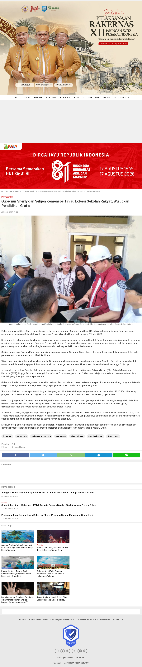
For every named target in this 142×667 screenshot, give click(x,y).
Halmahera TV (121, 98)
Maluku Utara (77, 436)
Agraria (26, 98)
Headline (9, 191)
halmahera (22, 436)
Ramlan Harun (18, 447)
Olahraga (65, 98)
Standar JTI (118, 619)
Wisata (106, 98)
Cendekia (79, 98)
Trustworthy (104, 619)
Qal (13, 444)
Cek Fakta (51, 98)
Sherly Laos (113, 436)
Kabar (17, 191)
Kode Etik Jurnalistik (87, 619)
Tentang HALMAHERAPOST (63, 619)
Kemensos (61, 436)
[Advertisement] (71, 120)
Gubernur (7, 436)
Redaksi (22, 619)
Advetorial (93, 98)
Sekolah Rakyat (95, 436)
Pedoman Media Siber (39, 619)
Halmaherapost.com (41, 436)
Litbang (38, 98)
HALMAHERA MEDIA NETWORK (76, 663)
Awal (16, 98)
